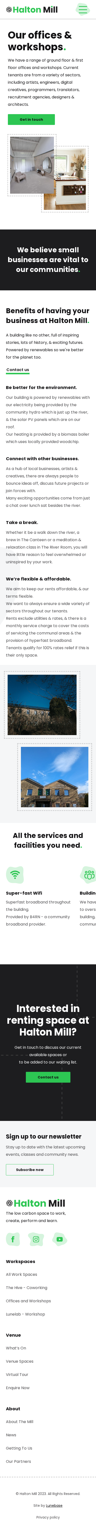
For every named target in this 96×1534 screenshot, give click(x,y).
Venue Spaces (19, 1361)
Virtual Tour (17, 1374)
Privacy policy (48, 1517)
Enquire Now (18, 1388)
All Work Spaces (21, 1274)
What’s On (16, 1348)
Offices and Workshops (28, 1301)
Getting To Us (19, 1448)
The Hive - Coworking (26, 1288)
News (11, 1435)
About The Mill (19, 1422)
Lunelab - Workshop (25, 1314)
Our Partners (18, 1461)
